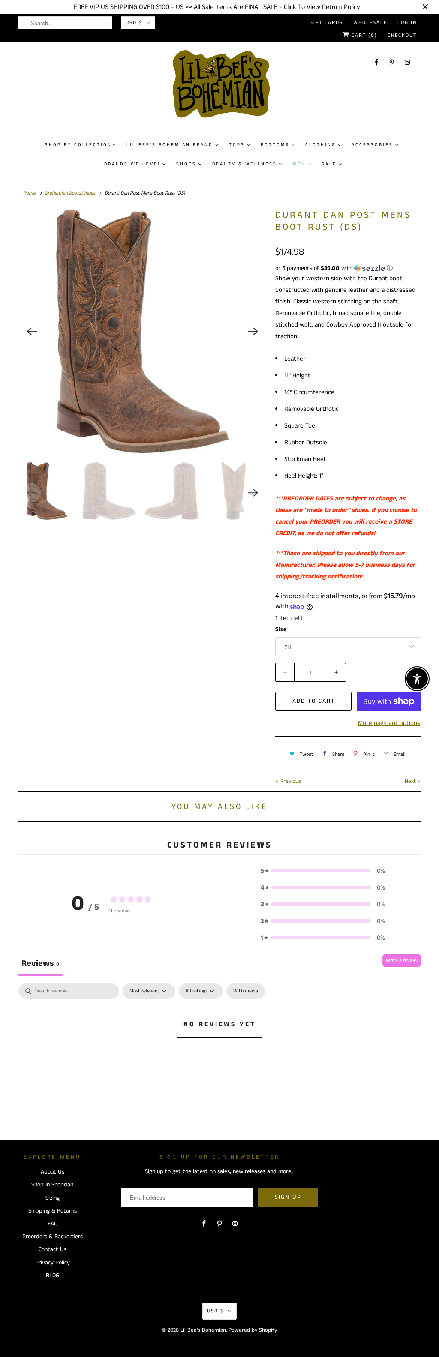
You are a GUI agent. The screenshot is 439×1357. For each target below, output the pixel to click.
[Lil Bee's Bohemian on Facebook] (376, 62)
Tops (237, 144)
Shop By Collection (78, 144)
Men (299, 164)
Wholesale (370, 22)
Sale (329, 164)
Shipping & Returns (52, 1211)
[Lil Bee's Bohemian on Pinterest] (391, 62)
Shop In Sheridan (52, 1184)
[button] (348, 268)
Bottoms (275, 144)
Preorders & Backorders (52, 1236)
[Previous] (31, 331)
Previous (290, 781)
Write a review (402, 960)
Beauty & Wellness (244, 164)
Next (411, 781)
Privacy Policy (52, 1262)
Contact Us (52, 1249)
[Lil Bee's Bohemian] (223, 87)
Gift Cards (326, 22)
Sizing (52, 1198)
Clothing (320, 144)
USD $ (134, 22)
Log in (407, 22)
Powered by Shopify (253, 1330)
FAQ (52, 1223)
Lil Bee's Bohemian (203, 1330)
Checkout (402, 35)
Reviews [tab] (40, 963)
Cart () (363, 35)
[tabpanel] (219, 1053)
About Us (52, 1172)
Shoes (186, 164)
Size (280, 629)
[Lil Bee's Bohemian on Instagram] (407, 62)
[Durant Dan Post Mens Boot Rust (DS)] (142, 331)
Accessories (372, 144)
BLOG (52, 1275)
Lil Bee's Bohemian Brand (169, 144)
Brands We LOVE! (132, 164)
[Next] (253, 331)
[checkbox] (245, 991)
